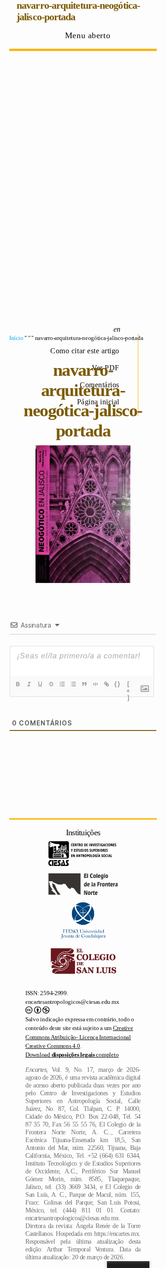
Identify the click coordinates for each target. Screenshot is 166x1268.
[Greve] (51, 684)
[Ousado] (18, 684)
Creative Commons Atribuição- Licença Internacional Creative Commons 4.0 (79, 1037)
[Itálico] (29, 684)
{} (117, 683)
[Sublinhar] (40, 684)
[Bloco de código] (95, 684)
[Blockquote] (84, 684)
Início (16, 337)
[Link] (106, 684)
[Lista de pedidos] (62, 684)
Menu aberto (87, 35)
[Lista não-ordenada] (73, 684)
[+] (128, 685)
